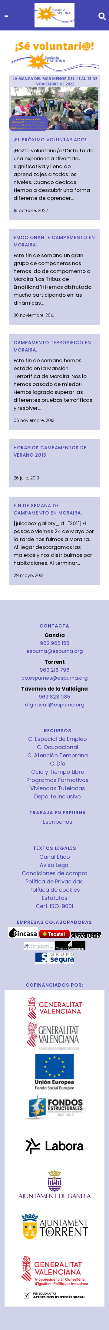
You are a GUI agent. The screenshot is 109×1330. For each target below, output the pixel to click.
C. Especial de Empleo (57, 739)
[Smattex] (39, 949)
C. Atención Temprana (57, 755)
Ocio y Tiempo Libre (57, 772)
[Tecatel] (54, 937)
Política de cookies (54, 889)
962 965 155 (54, 643)
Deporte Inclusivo (57, 796)
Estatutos (55, 898)
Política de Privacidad (54, 881)
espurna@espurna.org (54, 651)
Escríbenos (57, 822)
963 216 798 (55, 670)
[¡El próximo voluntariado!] (54, 85)
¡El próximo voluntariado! (50, 139)
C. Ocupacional (57, 747)
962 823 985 (54, 696)
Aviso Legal (55, 865)
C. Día (57, 763)
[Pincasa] (23, 937)
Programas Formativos (57, 780)
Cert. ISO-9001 (54, 906)
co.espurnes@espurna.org (54, 677)
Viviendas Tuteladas (57, 788)
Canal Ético (54, 857)
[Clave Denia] (86, 937)
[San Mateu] (70, 949)
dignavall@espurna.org (54, 704)
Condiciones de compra (55, 873)
